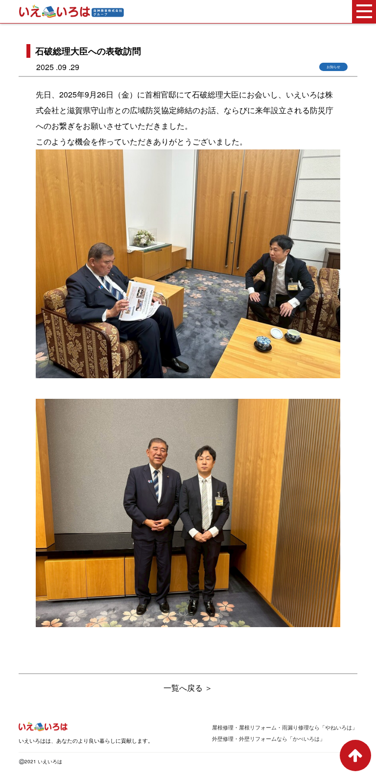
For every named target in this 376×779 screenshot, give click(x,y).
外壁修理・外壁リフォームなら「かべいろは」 (268, 738)
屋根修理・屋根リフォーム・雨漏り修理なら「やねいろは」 (284, 727)
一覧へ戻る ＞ (188, 687)
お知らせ (333, 66)
